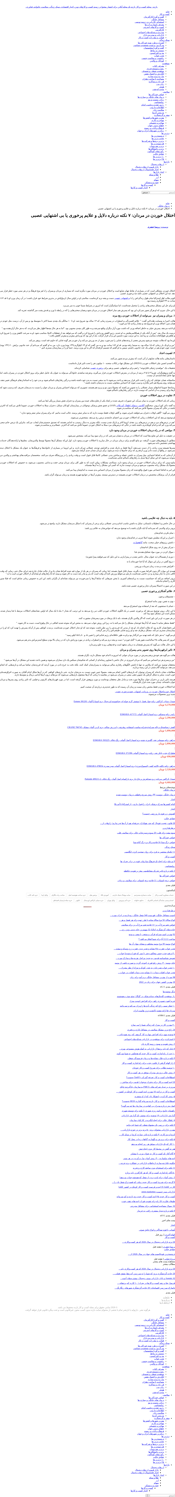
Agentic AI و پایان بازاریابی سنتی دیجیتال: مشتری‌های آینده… (147, 1278)
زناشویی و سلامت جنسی (153, 58)
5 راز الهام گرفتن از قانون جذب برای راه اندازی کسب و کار (148, 1063)
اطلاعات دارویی (157, 107)
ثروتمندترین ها (157, 136)
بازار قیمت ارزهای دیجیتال (147, 167)
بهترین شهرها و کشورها (153, 118)
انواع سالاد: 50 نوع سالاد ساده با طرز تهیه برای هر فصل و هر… (147, 920)
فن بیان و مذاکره (156, 81)
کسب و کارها (147, 185)
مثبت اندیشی (158, 89)
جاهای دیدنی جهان (156, 125)
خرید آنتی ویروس (124, 900)
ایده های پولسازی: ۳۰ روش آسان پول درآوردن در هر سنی (149, 1158)
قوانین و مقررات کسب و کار (151, 37)
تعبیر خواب (159, 55)
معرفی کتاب (158, 66)
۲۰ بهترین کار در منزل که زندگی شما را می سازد (153, 1025)
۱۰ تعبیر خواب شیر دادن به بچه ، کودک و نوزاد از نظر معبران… (147, 968)
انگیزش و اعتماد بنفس (154, 74)
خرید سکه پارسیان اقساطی (62, 900)
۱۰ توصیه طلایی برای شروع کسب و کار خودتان (153, 1068)
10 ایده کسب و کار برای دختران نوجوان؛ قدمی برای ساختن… (147, 1082)
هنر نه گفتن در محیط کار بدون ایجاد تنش (157, 1149)
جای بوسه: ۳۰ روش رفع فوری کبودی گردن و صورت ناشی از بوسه (145, 963)
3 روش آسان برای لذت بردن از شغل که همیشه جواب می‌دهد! (147, 1177)
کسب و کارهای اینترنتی (153, 27)
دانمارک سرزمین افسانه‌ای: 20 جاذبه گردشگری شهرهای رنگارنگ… (145, 1288)
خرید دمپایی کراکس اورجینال (93, 900)
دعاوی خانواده (139, 900)
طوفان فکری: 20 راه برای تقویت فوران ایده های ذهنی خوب (148, 1201)
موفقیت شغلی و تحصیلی (153, 71)
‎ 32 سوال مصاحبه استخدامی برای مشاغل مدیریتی (152, 1206)
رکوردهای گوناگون (155, 151)
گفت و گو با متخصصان (154, 48)
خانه (168, 11)
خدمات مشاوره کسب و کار (164, 895)
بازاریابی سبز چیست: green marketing (158, 1192)
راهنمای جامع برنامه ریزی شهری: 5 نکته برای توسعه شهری (148, 1111)
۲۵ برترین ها (158, 159)
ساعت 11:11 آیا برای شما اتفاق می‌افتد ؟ (156, 939)
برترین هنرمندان (157, 146)
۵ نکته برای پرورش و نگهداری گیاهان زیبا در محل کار (151, 1139)
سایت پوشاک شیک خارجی (121, 895)
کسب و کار (164, 14)
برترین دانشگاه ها (156, 149)
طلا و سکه (154, 174)
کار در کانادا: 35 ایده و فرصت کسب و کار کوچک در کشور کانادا (147, 1187)
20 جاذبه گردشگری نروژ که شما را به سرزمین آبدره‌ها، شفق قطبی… (144, 1273)
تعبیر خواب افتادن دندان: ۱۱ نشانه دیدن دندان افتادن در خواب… (146, 972)
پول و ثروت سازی (156, 76)
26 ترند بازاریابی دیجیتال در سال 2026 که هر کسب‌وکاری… (148, 1242)
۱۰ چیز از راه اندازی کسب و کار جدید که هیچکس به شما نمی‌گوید (146, 1053)
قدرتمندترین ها (157, 143)
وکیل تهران (111, 900)
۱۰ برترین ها (158, 156)
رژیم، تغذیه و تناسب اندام (152, 105)
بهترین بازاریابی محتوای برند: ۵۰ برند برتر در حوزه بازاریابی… (147, 1130)
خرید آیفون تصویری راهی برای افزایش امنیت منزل (152, 1001)
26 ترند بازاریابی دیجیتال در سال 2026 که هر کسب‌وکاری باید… (147, 1269)
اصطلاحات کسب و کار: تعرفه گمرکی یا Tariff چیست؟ (150, 1077)
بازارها (167, 162)
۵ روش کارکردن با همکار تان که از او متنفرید (155, 1096)
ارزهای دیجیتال (157, 164)
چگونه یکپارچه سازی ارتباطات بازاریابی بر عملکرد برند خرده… (147, 1163)
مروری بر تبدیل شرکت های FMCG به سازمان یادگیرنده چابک (147, 1087)
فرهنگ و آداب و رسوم (154, 128)
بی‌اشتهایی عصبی (122, 298)
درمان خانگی (169, 790)
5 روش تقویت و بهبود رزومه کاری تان (158, 1044)
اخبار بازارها (158, 172)
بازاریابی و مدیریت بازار (153, 35)
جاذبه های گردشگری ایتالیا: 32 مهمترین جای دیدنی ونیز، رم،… (147, 929)
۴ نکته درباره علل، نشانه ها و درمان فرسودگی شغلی (151, 1058)
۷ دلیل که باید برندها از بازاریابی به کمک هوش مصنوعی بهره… (147, 1049)
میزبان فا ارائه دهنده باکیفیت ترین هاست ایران (154, 1010)
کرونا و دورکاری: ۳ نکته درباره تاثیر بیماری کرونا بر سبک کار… (147, 1134)
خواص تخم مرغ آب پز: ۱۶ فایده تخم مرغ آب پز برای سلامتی (148, 925)
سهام (156, 180)
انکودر (78, 900)
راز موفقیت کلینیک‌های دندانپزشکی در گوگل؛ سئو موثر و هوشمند (146, 996)
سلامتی (166, 92)
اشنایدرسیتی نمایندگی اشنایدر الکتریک (160, 900)
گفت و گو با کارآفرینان (154, 17)
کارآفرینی (159, 30)
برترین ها (165, 133)
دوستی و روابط (157, 50)
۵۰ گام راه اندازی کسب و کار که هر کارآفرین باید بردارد (150, 1173)
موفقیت (166, 63)
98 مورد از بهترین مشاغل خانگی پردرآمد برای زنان (152, 977)
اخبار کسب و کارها (139, 187)
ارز (157, 177)
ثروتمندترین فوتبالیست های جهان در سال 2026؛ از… (151, 1254)
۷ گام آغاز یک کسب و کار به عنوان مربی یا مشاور (152, 1153)
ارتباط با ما (165, 1302)
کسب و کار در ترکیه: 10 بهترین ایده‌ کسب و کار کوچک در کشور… (145, 1092)
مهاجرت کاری (157, 120)
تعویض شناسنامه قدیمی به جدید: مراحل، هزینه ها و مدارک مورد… (145, 958)
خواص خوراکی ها (156, 94)
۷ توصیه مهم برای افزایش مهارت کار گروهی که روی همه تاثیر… (146, 1034)
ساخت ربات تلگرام (58, 895)
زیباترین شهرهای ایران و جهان (150, 131)
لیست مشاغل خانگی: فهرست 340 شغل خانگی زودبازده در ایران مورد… (142, 915)
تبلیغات (166, 1297)
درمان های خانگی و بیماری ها (151, 97)
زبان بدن (160, 84)
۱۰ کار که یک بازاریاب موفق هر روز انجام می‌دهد (153, 1144)
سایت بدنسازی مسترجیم (142, 895)
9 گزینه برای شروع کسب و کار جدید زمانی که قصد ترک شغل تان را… (143, 1182)
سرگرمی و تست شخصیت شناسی (148, 45)
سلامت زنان (158, 110)
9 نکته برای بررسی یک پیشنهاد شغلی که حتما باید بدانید (150, 1125)
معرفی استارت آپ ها (154, 24)
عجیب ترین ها (158, 138)
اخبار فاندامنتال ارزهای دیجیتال (145, 169)
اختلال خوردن (169, 691)
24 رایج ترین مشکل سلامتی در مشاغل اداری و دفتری (151, 1030)
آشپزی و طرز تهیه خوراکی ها (151, 43)
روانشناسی (159, 102)
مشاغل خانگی (157, 19)
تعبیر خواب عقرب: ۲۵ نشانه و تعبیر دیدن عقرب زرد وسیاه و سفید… (144, 949)
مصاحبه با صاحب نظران (153, 79)
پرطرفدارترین (168, 828)
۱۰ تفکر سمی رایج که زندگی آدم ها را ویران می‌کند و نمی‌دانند (147, 1006)
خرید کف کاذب (33, 895)
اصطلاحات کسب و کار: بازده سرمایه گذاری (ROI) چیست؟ (148, 1101)
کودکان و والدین (157, 61)
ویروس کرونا (158, 112)
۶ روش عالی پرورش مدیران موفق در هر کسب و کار (151, 1072)
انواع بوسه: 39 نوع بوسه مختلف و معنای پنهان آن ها (152, 944)
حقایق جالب (158, 154)
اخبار (173, 799)
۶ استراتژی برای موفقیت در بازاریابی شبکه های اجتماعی (149, 1039)
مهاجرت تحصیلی (156, 123)
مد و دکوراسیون (157, 53)
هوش (161, 87)
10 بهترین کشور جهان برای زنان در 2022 (157, 982)
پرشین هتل (93, 895)
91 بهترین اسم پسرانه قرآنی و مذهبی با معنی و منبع (152, 934)
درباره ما (166, 1300)
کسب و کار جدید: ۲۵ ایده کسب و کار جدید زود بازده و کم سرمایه (146, 1196)
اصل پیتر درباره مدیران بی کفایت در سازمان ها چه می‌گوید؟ (148, 1106)
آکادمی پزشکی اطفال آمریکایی (130, 405)
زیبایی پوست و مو (156, 99)
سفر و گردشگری (162, 115)
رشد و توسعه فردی (155, 68)
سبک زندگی (164, 40)
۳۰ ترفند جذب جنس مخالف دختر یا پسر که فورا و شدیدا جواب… (146, 953)
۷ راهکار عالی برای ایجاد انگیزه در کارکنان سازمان (152, 1120)
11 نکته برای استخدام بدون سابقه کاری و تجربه (154, 1168)
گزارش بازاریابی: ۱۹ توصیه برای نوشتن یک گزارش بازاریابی (148, 1115)
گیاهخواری (137, 542)
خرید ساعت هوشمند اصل (77, 895)
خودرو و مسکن (152, 182)
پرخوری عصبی (96, 368)
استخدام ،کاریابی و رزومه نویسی (149, 22)
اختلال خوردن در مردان (154, 691)
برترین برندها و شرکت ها (153, 141)
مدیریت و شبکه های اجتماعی (151, 32)
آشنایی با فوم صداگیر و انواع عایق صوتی (157, 1230)
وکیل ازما (44, 895)
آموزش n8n (105, 895)
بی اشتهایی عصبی (136, 691)
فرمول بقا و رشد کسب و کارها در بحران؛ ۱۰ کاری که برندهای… (146, 1283)
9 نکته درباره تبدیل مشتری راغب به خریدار (156, 1211)
